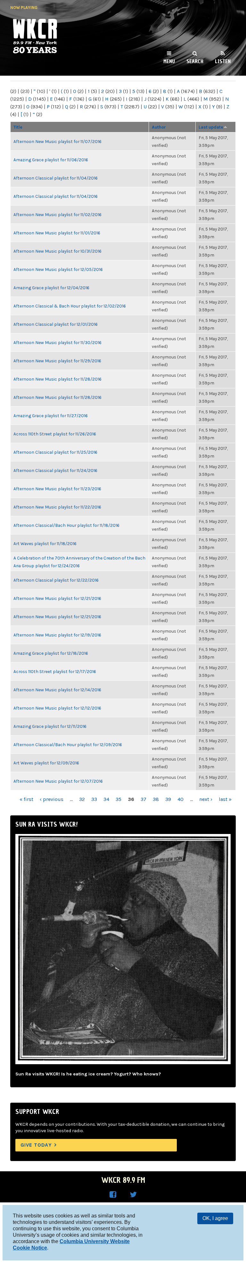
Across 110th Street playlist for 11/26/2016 (54, 433)
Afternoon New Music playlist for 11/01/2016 (56, 232)
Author (159, 127)
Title (17, 127)
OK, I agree (215, 1218)
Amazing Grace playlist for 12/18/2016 (50, 653)
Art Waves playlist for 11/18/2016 (45, 543)
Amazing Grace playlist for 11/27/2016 (50, 415)
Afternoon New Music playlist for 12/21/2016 (57, 598)
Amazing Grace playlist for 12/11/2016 (49, 726)
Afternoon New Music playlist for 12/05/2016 (58, 269)
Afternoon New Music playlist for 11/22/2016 (57, 506)
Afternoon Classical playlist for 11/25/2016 (55, 452)
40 (180, 799)
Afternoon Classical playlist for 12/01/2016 (55, 324)
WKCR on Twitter (133, 1195)
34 (106, 799)
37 (143, 799)
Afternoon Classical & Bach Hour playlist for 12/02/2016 (69, 305)
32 (82, 799)
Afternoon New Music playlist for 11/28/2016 (57, 379)
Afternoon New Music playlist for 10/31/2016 (57, 251)
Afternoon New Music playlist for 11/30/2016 (57, 342)
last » (225, 799)
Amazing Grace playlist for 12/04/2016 (51, 287)
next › (205, 799)
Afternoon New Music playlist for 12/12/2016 (57, 708)
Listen (223, 61)
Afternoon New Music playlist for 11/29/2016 (57, 360)
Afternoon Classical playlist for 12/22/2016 (56, 580)
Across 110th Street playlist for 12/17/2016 (54, 671)
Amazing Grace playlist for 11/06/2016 (50, 159)
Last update (211, 127)
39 (168, 799)
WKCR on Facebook (113, 1195)
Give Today (36, 1145)
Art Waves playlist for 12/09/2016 (46, 762)
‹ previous (51, 799)
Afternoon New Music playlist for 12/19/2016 (57, 634)
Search (194, 61)
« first (26, 799)
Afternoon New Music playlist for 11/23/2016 (57, 488)
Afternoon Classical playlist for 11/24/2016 (55, 470)
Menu (169, 61)
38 (156, 799)
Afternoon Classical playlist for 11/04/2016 (55, 178)
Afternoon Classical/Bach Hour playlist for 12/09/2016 (67, 744)
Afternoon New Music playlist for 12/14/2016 (57, 689)
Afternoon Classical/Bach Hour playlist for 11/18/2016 (66, 525)
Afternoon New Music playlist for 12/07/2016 (58, 781)
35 (118, 799)
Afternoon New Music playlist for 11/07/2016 (57, 141)
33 (94, 799)
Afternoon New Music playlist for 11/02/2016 (57, 214)
